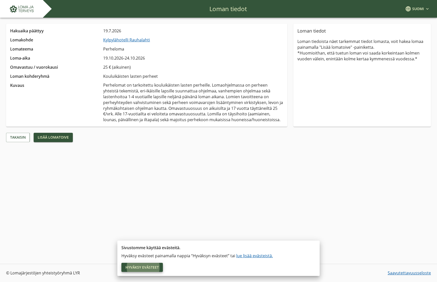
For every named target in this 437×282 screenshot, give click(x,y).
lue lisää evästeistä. (254, 256)
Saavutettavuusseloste (409, 273)
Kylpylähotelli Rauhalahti (126, 40)
